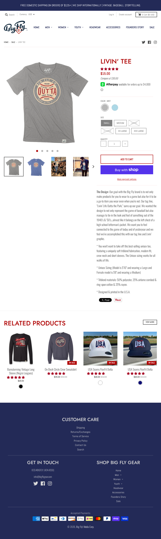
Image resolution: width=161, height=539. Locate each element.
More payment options (126, 179)
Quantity (104, 139)
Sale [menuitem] (152, 27)
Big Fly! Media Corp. (85, 527)
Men (117, 475)
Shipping (80, 427)
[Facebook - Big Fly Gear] (149, 42)
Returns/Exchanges (80, 432)
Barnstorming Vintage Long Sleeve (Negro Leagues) (21, 371)
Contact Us (80, 445)
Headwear (118, 488)
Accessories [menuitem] (113, 27)
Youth (117, 483)
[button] (110, 68)
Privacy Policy (80, 440)
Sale (13, 42)
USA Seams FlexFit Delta (100, 369)
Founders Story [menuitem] (135, 27)
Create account (125, 14)
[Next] (93, 166)
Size (102, 117)
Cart (148, 14)
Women (117, 479)
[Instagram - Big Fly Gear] (155, 42)
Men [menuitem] (47, 27)
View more (150, 322)
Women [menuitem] (62, 27)
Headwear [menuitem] (95, 27)
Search (80, 449)
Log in (111, 14)
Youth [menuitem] (77, 27)
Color (106, 101)
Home (6, 42)
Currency (23, 14)
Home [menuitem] (36, 27)
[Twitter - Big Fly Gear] (143, 42)
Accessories (118, 492)
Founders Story (118, 497)
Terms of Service (80, 436)
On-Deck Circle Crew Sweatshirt (61, 369)
